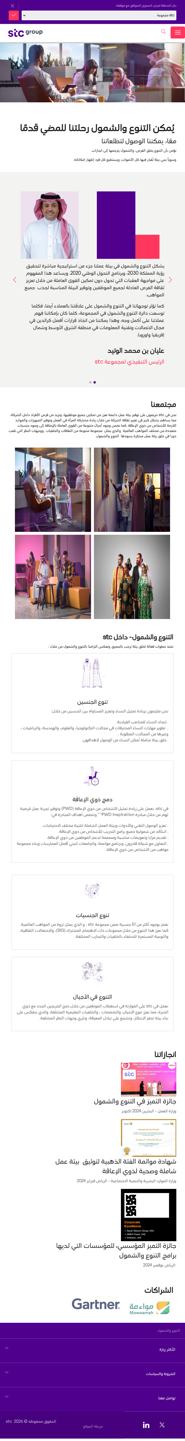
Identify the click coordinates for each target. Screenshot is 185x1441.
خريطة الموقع (93, 1426)
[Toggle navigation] (178, 32)
